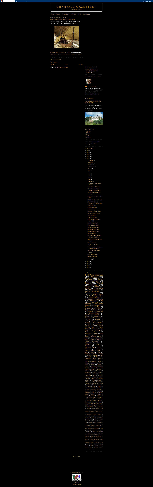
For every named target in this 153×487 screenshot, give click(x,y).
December (90, 160)
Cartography (96, 305)
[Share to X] (77, 52)
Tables (93, 389)
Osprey (86, 437)
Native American (98, 436)
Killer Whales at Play (92, 254)
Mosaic (92, 436)
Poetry (86, 364)
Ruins (98, 342)
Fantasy (90, 311)
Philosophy (99, 437)
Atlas (86, 422)
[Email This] (74, 52)
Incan (100, 411)
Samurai (91, 442)
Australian (90, 422)
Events (92, 350)
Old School (93, 336)
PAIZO (87, 135)
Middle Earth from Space (93, 231)
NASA (94, 310)
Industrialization (100, 431)
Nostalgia (98, 330)
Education (87, 347)
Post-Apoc (89, 384)
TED (91, 445)
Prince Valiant (96, 439)
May (89, 175)
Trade (98, 417)
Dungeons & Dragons (96, 366)
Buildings (97, 408)
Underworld (94, 328)
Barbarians (100, 422)
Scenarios (97, 442)
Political (91, 439)
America (95, 384)
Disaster (92, 425)
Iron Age (87, 412)
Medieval (94, 281)
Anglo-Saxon (98, 369)
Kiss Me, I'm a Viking (93, 223)
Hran (90, 431)
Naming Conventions (91, 341)
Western (88, 419)
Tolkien (94, 325)
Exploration (94, 302)
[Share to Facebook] (79, 52)
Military (101, 383)
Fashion (94, 353)
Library (99, 372)
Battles (92, 370)
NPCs (100, 363)
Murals (99, 402)
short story (100, 406)
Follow (79, 14)
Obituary (87, 403)
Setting (94, 285)
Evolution (87, 411)
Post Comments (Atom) (62, 67)
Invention (95, 400)
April (89, 177)
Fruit (86, 428)
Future (94, 397)
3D (91, 419)
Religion (87, 331)
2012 (88, 263)
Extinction (93, 395)
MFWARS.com (89, 72)
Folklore (98, 350)
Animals (87, 286)
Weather (98, 335)
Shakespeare (94, 405)
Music (86, 339)
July (89, 171)
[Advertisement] (94, 39)
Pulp (102, 439)
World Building (94, 289)
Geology (90, 324)
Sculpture (87, 405)
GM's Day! (73, 14)
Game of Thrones (95, 428)
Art (102, 300)
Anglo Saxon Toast (92, 217)
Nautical (99, 414)
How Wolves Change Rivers (94, 211)
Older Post (80, 64)
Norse (92, 352)
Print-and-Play (65, 14)
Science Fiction (94, 313)
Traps (91, 447)
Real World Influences (75, 54)
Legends (87, 383)
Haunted (95, 398)
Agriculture (93, 361)
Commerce (87, 359)
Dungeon (94, 372)
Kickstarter (98, 381)
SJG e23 (88, 137)
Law (86, 352)
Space (87, 288)
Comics (88, 409)
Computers (99, 423)
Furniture (89, 397)
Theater (86, 447)
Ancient (56, 54)
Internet (95, 433)
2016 (88, 154)
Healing (101, 398)
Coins (86, 350)
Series (101, 442)
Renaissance (88, 342)
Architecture (99, 311)
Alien (93, 391)
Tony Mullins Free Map (93, 244)
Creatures (97, 316)
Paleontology (88, 333)
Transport (87, 358)
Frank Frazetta (100, 395)
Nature (87, 283)
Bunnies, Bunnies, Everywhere (95, 199)
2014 (88, 158)
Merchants (93, 402)
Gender (88, 430)
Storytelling (87, 346)
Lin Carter (89, 414)
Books (89, 319)
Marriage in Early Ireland (93, 229)
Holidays (90, 356)
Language (97, 319)
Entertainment (99, 409)
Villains (87, 448)
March (89, 179)
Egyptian (61, 54)
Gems (102, 428)
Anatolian (94, 420)
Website (87, 317)
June (89, 173)
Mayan (86, 402)
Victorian (101, 447)
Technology (92, 300)
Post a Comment (54, 62)
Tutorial (99, 375)
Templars (95, 445)
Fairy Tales (95, 367)
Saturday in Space (91, 293)
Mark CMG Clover (91, 86)
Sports (91, 444)
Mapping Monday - (88, 434)
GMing (93, 380)
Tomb (101, 310)
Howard (99, 380)
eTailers (58, 14)
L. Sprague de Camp (99, 412)
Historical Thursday (94, 297)
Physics (86, 439)
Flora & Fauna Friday (92, 291)
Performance (92, 437)
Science (96, 286)
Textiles (100, 445)
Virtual (101, 417)
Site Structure (86, 14)
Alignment (100, 419)
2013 (88, 261)
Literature (97, 308)
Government (100, 397)
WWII (91, 448)
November (90, 162)
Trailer (94, 375)
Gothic (93, 430)
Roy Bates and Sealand (93, 227)
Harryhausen (99, 430)
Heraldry (89, 400)
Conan (93, 386)
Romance (87, 442)
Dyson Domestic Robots (93, 225)
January (90, 259)
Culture (87, 314)
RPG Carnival (94, 403)
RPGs (86, 338)
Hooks (86, 431)
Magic (99, 347)
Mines (100, 434)
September (91, 166)
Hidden (96, 411)
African (99, 364)
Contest (93, 394)
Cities (99, 358)
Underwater (88, 308)
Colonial (93, 423)
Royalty (98, 356)
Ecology (87, 395)
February (90, 181)
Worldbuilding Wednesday (94, 299)
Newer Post (53, 64)
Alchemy (88, 408)
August (90, 168)
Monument (87, 436)
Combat (97, 346)
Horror (86, 336)
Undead (87, 377)
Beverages (87, 353)
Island (92, 381)
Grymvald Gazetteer (76, 6)
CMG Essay (97, 349)
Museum (96, 387)
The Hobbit (89, 406)
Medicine (87, 325)
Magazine (94, 414)
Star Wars (101, 405)
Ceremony (87, 423)
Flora (92, 330)
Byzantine (100, 384)
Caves (88, 386)
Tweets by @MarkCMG (90, 144)
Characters (87, 372)
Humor (101, 317)
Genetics (92, 411)
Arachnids (87, 392)
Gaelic (89, 428)
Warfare (95, 333)
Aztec (95, 422)
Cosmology (93, 409)
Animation (87, 370)
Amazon (99, 391)
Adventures (96, 331)
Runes (99, 403)
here (75, 23)
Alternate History (88, 420)
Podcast (101, 387)
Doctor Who (98, 425)
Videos (94, 277)
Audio (93, 408)
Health (86, 387)
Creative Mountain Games (92, 69)
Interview (99, 433)
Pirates (86, 373)
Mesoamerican (94, 363)
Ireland (86, 381)
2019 (88, 152)
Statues (99, 373)
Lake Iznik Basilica (92, 256)
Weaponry (87, 322)
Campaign (94, 392)
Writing (98, 352)
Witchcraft (99, 389)
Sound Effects (93, 373)
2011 (88, 265)
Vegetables (96, 447)
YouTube (88, 279)
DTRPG (87, 134)
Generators (98, 338)
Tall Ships (93, 417)
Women (89, 355)
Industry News (89, 433)
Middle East (96, 434)
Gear (102, 355)
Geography (87, 344)
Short (88, 444)
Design (99, 394)
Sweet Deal (88, 375)
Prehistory (88, 303)
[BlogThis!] (76, 52)
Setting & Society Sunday (94, 294)
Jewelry (87, 361)
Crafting (87, 363)
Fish (94, 347)
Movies (87, 310)
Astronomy (90, 335)
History (66, 54)
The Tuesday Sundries (96, 296)
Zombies (87, 391)
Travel (95, 406)
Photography (89, 307)
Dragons (87, 366)
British (94, 358)
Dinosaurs (95, 355)
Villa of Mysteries (92, 215)
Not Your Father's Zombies (94, 213)
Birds (99, 336)
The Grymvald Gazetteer (91, 70)
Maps (98, 307)
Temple (92, 364)
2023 (88, 150)
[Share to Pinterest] (80, 52)
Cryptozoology (97, 359)
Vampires (94, 377)
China (102, 408)
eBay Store (88, 131)
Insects (98, 324)
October (90, 164)
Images (94, 431)
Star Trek (96, 444)
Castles (87, 321)
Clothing (92, 378)
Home (52, 14)
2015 (88, 156)
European (100, 322)
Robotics (101, 353)
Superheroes (87, 417)
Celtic (99, 361)
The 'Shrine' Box (91, 205)
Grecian (97, 344)
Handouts (89, 398)
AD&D (95, 419)
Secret (88, 389)
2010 (88, 267)
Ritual (92, 369)
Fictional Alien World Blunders (95, 186)
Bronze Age (98, 370)
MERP (99, 400)
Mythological (91, 327)
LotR (91, 387)
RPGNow (88, 132)
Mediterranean (94, 383)
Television (87, 349)
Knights (91, 412)
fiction (101, 333)
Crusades (87, 425)
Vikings (93, 321)
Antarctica (100, 420)
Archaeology (99, 288)
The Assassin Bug (92, 242)
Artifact (98, 339)
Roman (97, 314)
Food (94, 322)
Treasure (95, 317)
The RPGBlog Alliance (76, 483)
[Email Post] (72, 52)
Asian (92, 338)
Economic (87, 367)
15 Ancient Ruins (92, 233)
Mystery (87, 316)
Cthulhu (99, 386)
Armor (92, 339)
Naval (99, 321)
